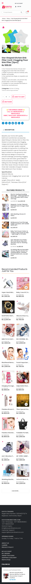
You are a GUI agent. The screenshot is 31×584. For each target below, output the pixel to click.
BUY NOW (8, 102)
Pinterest (12, 123)
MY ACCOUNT (19, 3)
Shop (8, 18)
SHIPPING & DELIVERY (9, 558)
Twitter (6, 123)
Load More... (15, 491)
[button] (3, 3)
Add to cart (20, 97)
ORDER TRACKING (8, 556)
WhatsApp (19, 123)
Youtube (6, 568)
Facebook (3, 123)
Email (16, 123)
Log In (19, 6)
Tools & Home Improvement (10, 90)
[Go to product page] (5, 198)
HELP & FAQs (6, 560)
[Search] (21, 12)
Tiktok (16, 568)
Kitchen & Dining (14, 88)
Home (3, 18)
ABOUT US (5, 543)
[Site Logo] (7, 7)
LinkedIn (9, 123)
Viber (22, 123)
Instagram (9, 568)
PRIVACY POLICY (8, 547)
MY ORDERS (6, 553)
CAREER (4, 545)
